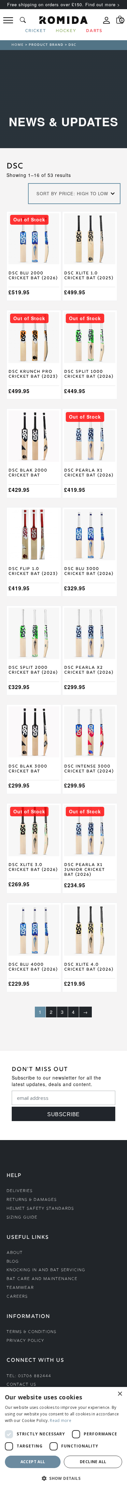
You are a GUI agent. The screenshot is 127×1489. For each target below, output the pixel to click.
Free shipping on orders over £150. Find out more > (63, 4)
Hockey (66, 31)
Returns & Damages (32, 1200)
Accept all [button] (33, 1461)
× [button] (119, 1394)
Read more (60, 1420)
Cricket (35, 31)
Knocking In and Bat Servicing (46, 1270)
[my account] (106, 23)
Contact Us (21, 1385)
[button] (63, 1478)
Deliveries (20, 1191)
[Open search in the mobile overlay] (23, 20)
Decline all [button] (93, 1461)
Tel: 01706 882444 (29, 1376)
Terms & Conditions (31, 1332)
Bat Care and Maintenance (42, 1279)
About (15, 1253)
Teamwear (20, 1288)
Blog (13, 1262)
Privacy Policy (25, 1341)
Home (17, 45)
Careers (17, 1297)
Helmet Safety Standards (40, 1209)
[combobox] (74, 193)
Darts (94, 31)
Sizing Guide (22, 1218)
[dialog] (63, 1438)
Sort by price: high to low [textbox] (72, 193)
